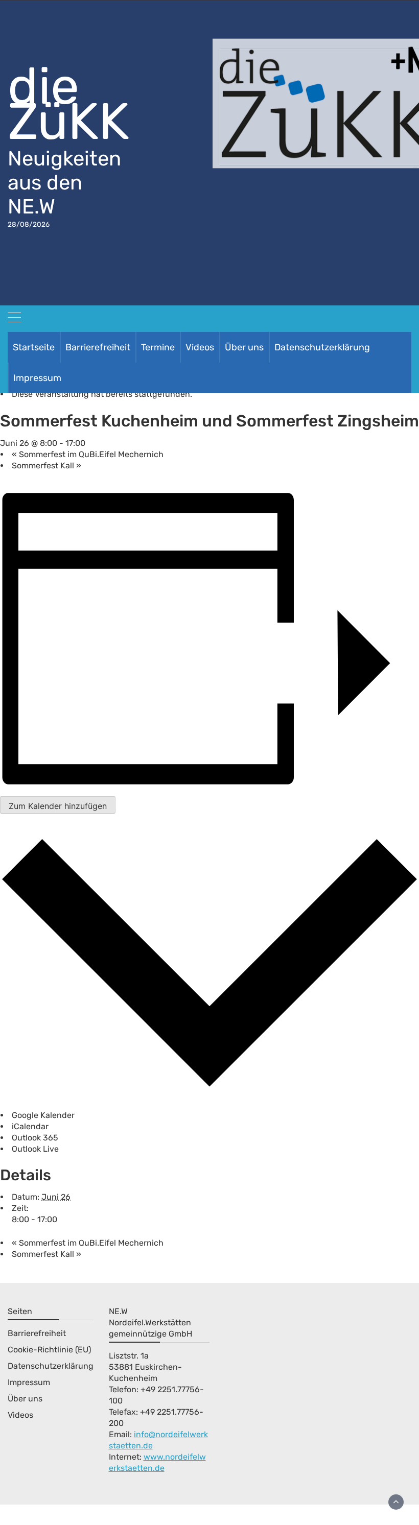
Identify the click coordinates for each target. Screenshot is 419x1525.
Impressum (37, 378)
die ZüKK (68, 104)
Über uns (244, 347)
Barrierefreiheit (97, 347)
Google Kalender (43, 1115)
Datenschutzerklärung (322, 347)
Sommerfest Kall (46, 465)
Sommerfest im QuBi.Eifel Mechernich (88, 454)
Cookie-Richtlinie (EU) (49, 1349)
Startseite (34, 347)
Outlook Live (35, 1149)
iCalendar (30, 1126)
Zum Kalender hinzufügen (58, 806)
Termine (158, 347)
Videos (199, 347)
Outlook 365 (35, 1137)
